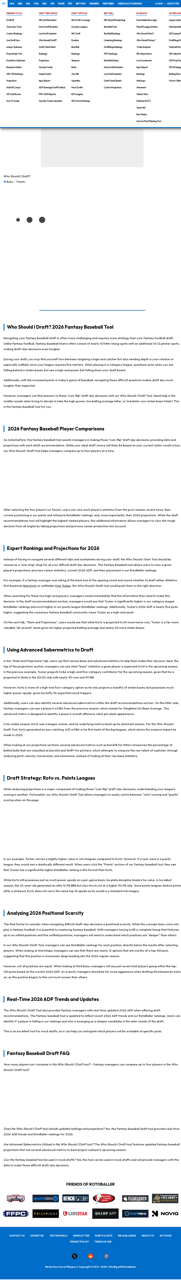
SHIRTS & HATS (103, 1235)
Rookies (75, 40)
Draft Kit (10, 20)
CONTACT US (17, 1235)
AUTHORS (166, 1235)
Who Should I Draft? (48, 40)
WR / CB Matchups (14, 74)
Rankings (43, 53)
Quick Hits (140, 107)
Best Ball (75, 47)
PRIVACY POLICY (79, 1241)
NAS (44, 3)
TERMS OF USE (102, 1241)
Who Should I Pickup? (145, 40)
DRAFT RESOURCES (48, 13)
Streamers (141, 87)
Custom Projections (112, 87)
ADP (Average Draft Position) (52, 87)
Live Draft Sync (13, 40)
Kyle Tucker (63, 585)
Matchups (140, 80)
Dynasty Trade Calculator (50, 100)
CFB (52, 3)
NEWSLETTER (81, 1235)
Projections (11, 80)
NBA (20, 3)
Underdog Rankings (113, 40)
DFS (70, 3)
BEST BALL (109, 13)
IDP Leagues (77, 94)
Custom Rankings (14, 33)
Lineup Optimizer (14, 47)
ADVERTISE (37, 1235)
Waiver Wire (142, 94)
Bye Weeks (141, 114)
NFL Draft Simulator (48, 20)
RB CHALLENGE (127, 1235)
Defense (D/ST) (143, 100)
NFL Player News (144, 53)
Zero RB (75, 74)
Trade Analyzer (143, 47)
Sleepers (75, 60)
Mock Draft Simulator (48, 26)
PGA (36, 3)
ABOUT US (148, 1235)
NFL (4, 3)
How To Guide (12, 100)
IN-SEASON (141, 13)
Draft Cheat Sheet (47, 47)
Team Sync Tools (13, 26)
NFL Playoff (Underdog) (114, 20)
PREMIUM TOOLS (14, 13)
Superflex (75, 80)
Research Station (14, 67)
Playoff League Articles (146, 26)
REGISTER (173, 3)
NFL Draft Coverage (80, 20)
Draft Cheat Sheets (112, 80)
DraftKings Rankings (113, 47)
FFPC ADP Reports (47, 94)
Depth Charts (45, 74)
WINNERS (94, 3)
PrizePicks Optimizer (15, 60)
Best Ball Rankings (112, 33)
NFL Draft (75, 33)
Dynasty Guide (45, 67)
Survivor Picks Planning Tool (148, 121)
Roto (10, 181)
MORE (61, 3)
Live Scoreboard (143, 60)
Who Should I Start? (145, 33)
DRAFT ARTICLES (79, 13)
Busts (73, 67)
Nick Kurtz (30, 585)
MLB (12, 3)
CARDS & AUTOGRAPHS (130, 3)
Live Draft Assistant (47, 33)
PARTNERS (108, 3)
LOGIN (159, 3)
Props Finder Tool (14, 53)
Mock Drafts (77, 87)
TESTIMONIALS (58, 1235)
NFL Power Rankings (80, 100)
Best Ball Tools (110, 26)
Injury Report (44, 80)
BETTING (81, 3)
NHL (28, 3)
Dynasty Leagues (79, 26)
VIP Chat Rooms (13, 94)
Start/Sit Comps (13, 87)
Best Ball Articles (111, 60)
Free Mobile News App (146, 20)
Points (21, 181)
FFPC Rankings (110, 53)
